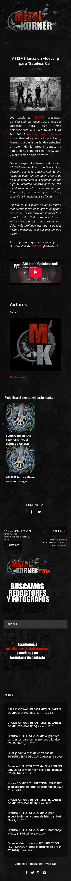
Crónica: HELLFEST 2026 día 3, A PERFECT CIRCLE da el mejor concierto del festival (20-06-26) (34, 769)
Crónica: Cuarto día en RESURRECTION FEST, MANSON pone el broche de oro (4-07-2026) (35, 846)
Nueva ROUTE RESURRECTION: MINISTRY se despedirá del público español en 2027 (35, 785)
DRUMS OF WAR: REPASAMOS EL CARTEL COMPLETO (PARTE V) (34, 711)
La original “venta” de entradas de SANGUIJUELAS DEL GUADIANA (30, 754)
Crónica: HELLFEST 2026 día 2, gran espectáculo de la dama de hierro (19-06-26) (34, 816)
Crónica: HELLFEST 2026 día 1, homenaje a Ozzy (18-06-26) (34, 831)
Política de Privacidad (42, 864)
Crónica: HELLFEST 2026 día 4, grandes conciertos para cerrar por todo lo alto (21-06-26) (33, 739)
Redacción (18, 377)
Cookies (20, 864)
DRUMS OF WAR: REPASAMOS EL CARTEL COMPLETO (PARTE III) (34, 801)
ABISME (39, 117)
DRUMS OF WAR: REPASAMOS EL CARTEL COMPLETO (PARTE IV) (34, 724)
